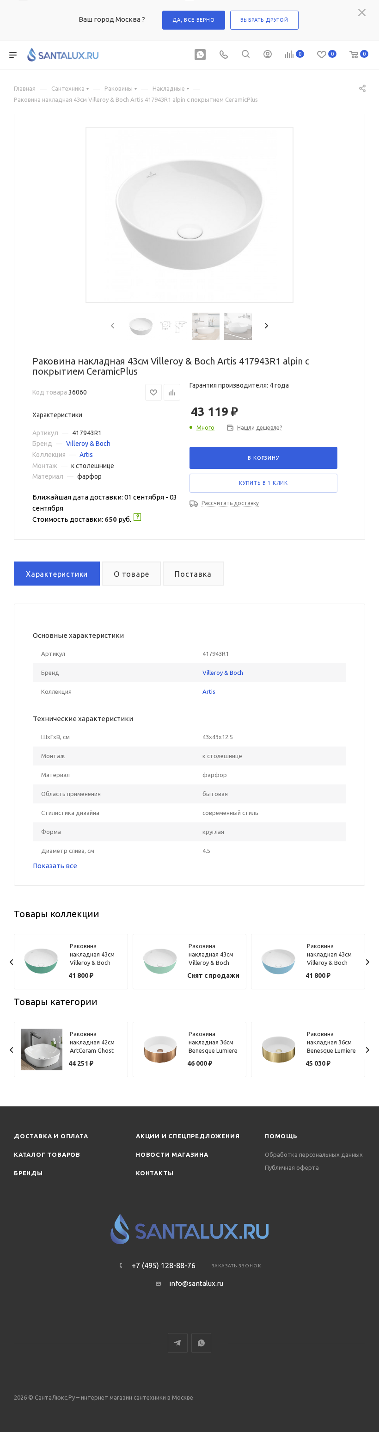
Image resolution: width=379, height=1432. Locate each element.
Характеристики (57, 574)
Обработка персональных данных (314, 1154)
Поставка (193, 574)
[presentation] (112, 326)
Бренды (28, 1173)
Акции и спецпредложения (187, 1136)
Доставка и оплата (51, 1136)
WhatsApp (201, 1343)
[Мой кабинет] (267, 55)
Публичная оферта (292, 1167)
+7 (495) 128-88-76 (164, 1265)
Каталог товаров (47, 1154)
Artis (86, 454)
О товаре (131, 574)
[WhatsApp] (200, 55)
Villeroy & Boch (88, 443)
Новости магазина (172, 1154)
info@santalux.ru (196, 1283)
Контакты (154, 1173)
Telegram (178, 1343)
